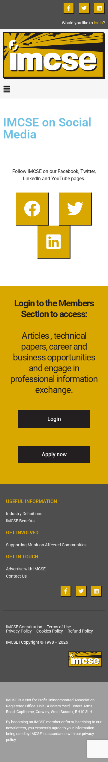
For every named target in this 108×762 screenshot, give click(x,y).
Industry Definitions (24, 513)
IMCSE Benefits (20, 520)
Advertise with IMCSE (26, 568)
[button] (54, 90)
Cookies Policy (49, 631)
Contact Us (16, 576)
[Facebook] (32, 209)
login (98, 22)
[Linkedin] (99, 8)
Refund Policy (80, 631)
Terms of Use (59, 627)
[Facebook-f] (69, 8)
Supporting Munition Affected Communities (46, 544)
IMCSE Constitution (24, 627)
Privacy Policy (19, 631)
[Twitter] (84, 8)
